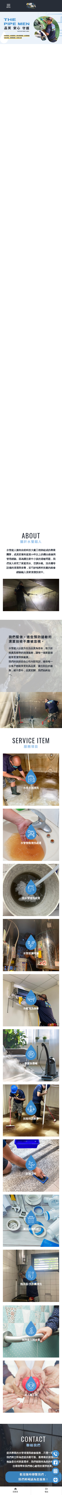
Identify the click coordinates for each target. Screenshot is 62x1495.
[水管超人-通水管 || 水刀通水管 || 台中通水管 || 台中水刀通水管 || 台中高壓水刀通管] (31, 5)
